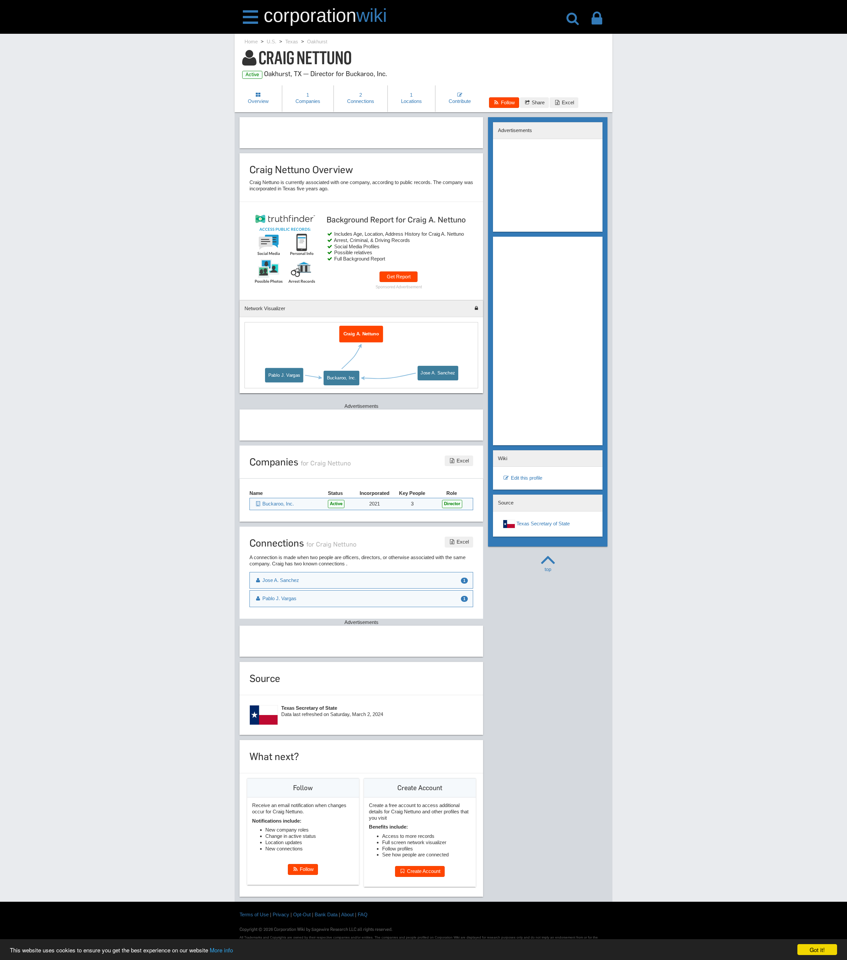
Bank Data (326, 914)
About (347, 914)
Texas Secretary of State (542, 523)
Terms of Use (254, 914)
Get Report (399, 276)
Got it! (817, 949)
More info (221, 950)
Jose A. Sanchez (438, 372)
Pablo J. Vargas (284, 375)
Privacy (281, 914)
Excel (567, 102)
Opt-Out (302, 914)
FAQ (363, 914)
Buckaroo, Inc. (341, 377)
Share (537, 102)
